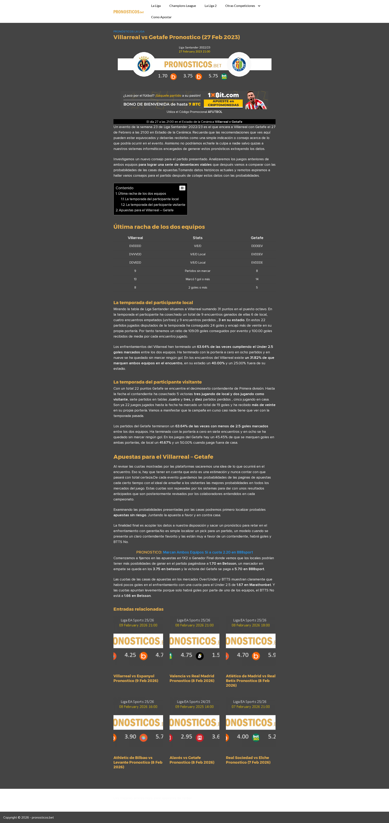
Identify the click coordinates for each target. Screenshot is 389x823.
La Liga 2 (211, 5)
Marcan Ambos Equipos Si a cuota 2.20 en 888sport (208, 552)
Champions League (182, 5)
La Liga (156, 5)
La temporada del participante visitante (155, 205)
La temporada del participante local (152, 199)
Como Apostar (161, 17)
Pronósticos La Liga (128, 31)
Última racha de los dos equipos (142, 193)
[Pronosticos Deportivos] (128, 11)
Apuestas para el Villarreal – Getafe (146, 210)
